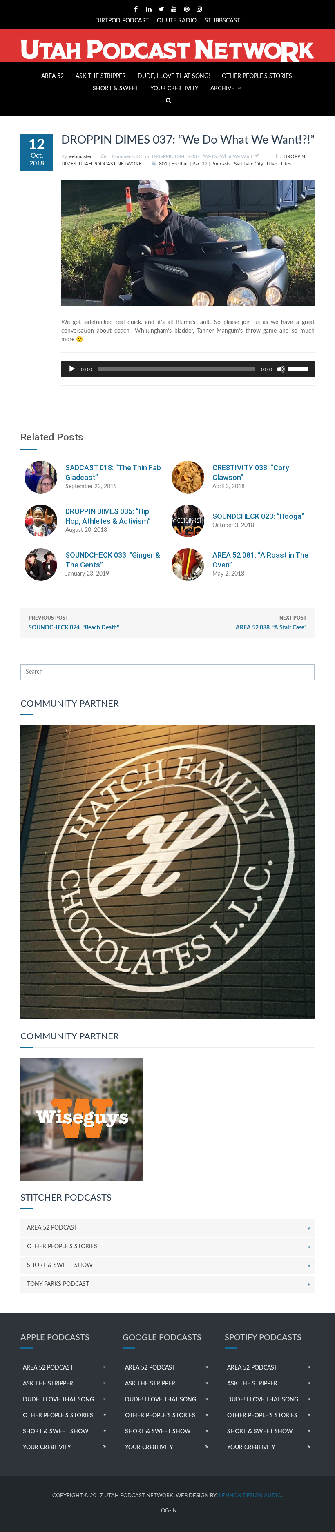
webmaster (80, 156)
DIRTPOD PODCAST (122, 21)
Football (180, 163)
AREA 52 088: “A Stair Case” (271, 623)
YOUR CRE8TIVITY (174, 88)
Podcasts (220, 163)
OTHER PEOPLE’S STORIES (257, 76)
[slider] (299, 368)
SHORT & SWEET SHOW (60, 1265)
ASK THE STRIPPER (101, 76)
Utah (272, 163)
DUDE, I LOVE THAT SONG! (174, 76)
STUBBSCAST (222, 21)
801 (163, 163)
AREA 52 (52, 76)
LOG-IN (167, 1511)
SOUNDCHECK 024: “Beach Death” (74, 623)
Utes (286, 163)
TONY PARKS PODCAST (58, 1284)
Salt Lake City (248, 163)
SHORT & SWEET (115, 88)
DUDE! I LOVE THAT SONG (58, 1400)
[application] (188, 369)
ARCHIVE (222, 88)
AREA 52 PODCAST (52, 1228)
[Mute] (281, 369)
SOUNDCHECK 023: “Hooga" (258, 516)
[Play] (72, 369)
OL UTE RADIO (177, 21)
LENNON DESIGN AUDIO (250, 1496)
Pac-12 (200, 163)
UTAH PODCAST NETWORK (110, 163)
